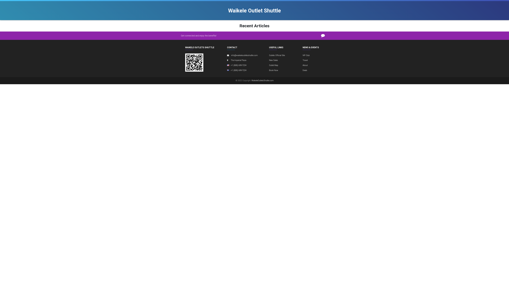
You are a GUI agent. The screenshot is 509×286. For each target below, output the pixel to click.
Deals (305, 70)
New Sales (273, 60)
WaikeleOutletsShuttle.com (262, 80)
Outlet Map (273, 65)
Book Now (273, 70)
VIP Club (306, 55)
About (305, 65)
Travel (305, 60)
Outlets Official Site (277, 55)
